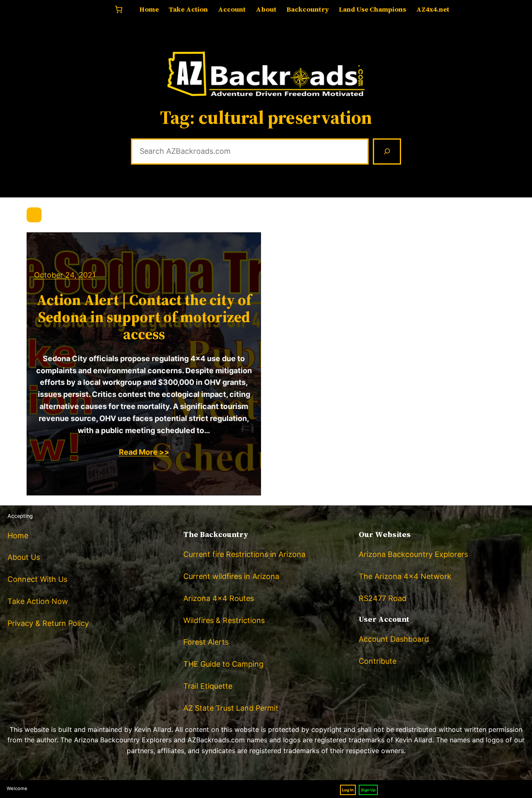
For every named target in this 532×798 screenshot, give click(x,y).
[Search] (387, 151)
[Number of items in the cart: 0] (118, 9)
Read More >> (144, 452)
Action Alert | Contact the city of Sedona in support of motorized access (144, 317)
